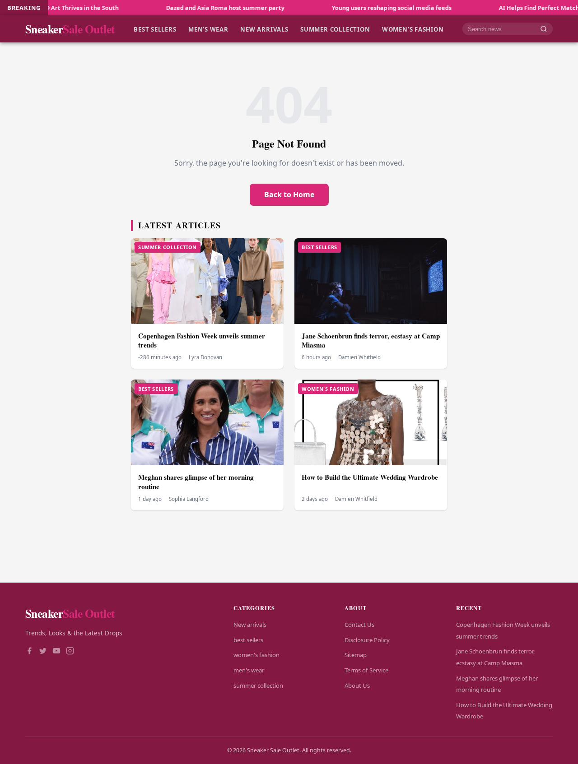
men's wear (248, 670)
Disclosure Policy (367, 640)
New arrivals (264, 29)
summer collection (335, 29)
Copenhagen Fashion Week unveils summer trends (201, 340)
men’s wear (208, 29)
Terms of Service (366, 670)
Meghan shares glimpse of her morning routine (196, 481)
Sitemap (356, 655)
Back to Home (289, 194)
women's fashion (256, 655)
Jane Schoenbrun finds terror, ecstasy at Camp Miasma (371, 340)
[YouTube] (56, 651)
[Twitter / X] (43, 651)
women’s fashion (413, 29)
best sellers (155, 29)
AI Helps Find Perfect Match (515, 8)
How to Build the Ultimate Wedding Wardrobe (370, 477)
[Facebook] (29, 651)
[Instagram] (70, 651)
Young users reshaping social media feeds (367, 8)
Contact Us (359, 624)
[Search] (544, 29)
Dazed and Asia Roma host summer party (201, 8)
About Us (357, 685)
